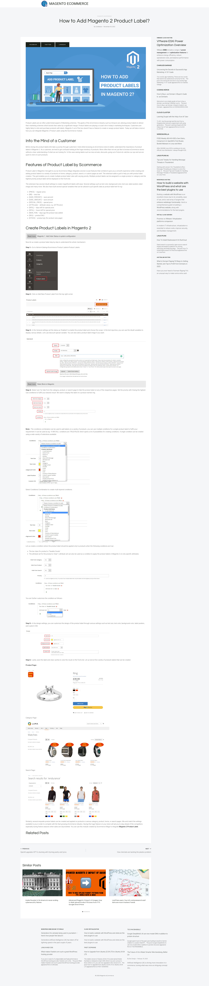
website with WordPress (172, 194)
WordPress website (164, 207)
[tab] (82, 911)
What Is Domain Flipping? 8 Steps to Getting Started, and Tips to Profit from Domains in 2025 (172, 263)
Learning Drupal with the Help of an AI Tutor (172, 117)
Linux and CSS (47, 947)
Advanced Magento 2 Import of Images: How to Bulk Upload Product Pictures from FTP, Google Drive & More (85, 902)
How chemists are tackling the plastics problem (134, 850)
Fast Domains (90, 947)
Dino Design (132, 958)
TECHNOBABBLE (134, 929)
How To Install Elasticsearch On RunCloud (172, 240)
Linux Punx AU (163, 155)
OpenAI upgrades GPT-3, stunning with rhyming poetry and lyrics (43, 850)
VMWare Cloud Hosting (164, 37)
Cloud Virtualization (91, 929)
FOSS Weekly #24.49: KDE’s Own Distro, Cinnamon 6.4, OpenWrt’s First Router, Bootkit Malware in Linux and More (171, 141)
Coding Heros (163, 90)
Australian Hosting (163, 257)
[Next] (147, 890)
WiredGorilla (163, 134)
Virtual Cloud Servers (164, 214)
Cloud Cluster (163, 112)
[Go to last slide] (25, 890)
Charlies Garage (164, 65)
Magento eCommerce (104, 16)
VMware (162, 50)
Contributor (99, 26)
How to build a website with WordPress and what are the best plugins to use (172, 186)
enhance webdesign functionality (168, 202)
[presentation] (42, 882)
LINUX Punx (161, 236)
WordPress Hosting (163, 179)
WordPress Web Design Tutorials (52, 929)
